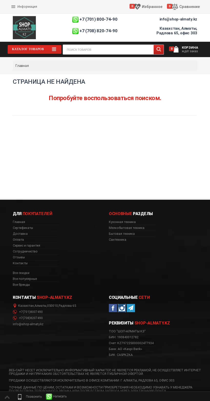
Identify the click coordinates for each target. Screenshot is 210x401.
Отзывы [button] (19, 257)
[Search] (158, 50)
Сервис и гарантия (26, 11)
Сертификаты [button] (23, 228)
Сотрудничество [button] (25, 251)
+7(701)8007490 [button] (30, 312)
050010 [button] (52, 306)
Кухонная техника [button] (122, 222)
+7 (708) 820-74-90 (98, 30)
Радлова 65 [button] (67, 306)
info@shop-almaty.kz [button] (28, 324)
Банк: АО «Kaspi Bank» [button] (125, 349)
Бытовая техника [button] (122, 234)
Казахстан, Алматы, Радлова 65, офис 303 (176, 30)
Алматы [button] (40, 306)
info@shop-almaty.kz (178, 19)
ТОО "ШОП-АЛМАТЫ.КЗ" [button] (127, 331)
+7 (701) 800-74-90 (98, 19)
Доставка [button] (20, 234)
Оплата (17, 2)
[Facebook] (113, 308)
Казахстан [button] (26, 306)
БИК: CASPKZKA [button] (121, 355)
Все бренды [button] (21, 285)
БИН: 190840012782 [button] (124, 337)
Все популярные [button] (25, 279)
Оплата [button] (18, 239)
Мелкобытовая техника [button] (126, 228)
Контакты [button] (20, 263)
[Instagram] (122, 308)
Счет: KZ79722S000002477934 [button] (131, 343)
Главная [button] (19, 222)
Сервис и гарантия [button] (26, 245)
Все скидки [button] (21, 273)
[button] (29, 397)
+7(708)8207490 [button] (30, 318)
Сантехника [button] (117, 239)
